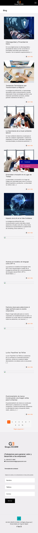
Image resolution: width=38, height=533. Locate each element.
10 (22, 425)
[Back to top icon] (19, 518)
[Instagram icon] (21, 526)
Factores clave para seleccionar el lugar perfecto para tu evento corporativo (18, 309)
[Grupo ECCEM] (19, 2)
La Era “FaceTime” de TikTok (16, 353)
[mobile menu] (35, 2)
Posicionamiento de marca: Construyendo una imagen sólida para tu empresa (17, 398)
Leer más (30, 56)
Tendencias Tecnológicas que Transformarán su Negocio (16, 86)
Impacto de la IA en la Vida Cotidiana (19, 218)
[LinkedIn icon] (19, 526)
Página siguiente (18, 429)
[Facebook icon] (17, 526)
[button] (29, 162)
